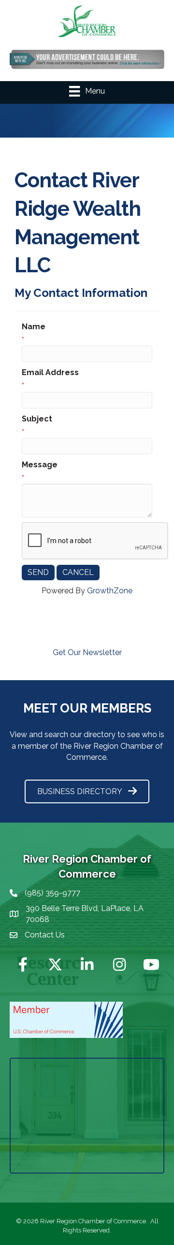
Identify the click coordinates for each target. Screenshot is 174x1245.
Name (33, 326)
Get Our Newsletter (87, 652)
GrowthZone (109, 590)
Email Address (50, 372)
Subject (37, 418)
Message (40, 464)
